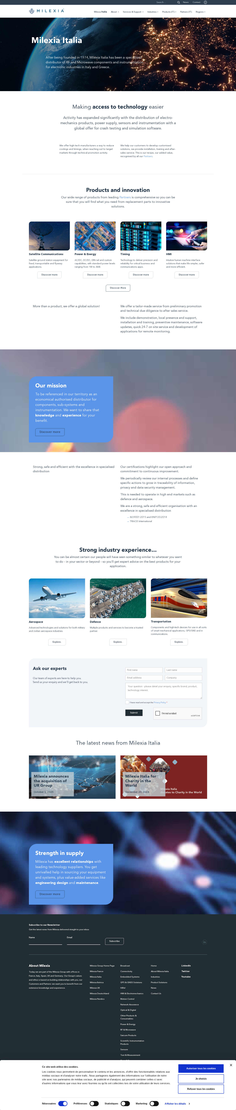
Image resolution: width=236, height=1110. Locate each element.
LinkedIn (186, 966)
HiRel (122, 988)
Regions (200, 12)
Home (154, 966)
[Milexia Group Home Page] (46, 11)
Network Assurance (129, 1005)
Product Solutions (159, 982)
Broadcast (125, 966)
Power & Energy (127, 1024)
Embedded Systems (130, 977)
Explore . (57, 642)
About (114, 12)
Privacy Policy (160, 702)
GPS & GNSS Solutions (131, 982)
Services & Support (132, 12)
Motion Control (127, 999)
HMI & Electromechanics (131, 994)
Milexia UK (95, 988)
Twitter (185, 971)
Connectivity (126, 971)
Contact (196, 2)
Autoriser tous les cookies (201, 1068)
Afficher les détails (175, 1103)
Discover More (118, 288)
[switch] (94, 1103)
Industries (152, 12)
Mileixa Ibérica (97, 982)
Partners (148, 156)
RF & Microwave (128, 1030)
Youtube (186, 977)
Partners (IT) (186, 12)
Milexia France (96, 971)
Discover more (49, 274)
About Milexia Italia (160, 971)
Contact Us (156, 994)
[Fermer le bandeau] (231, 1065)
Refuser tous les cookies (201, 1089)
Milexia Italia (95, 977)
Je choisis (201, 1078)
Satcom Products (128, 1035)
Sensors (124, 1050)
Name (32, 937)
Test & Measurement (130, 1055)
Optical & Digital (128, 1010)
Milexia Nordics (97, 999)
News (186, 2)
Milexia (100, 12)
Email (69, 937)
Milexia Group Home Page (102, 966)
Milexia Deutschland (99, 994)
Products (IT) (168, 12)
